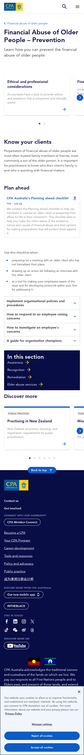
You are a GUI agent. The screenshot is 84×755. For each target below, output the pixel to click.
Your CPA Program (17, 540)
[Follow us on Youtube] (16, 645)
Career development (19, 548)
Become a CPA (14, 532)
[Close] (79, 691)
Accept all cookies (42, 747)
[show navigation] (77, 6)
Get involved (12, 508)
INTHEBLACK (16, 606)
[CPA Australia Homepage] (13, 7)
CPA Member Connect (22, 522)
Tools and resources (18, 556)
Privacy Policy (13, 713)
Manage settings (42, 724)
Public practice (14, 571)
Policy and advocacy (18, 563)
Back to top (39, 470)
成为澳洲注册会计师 (18, 579)
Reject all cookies (42, 736)
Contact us (11, 501)
